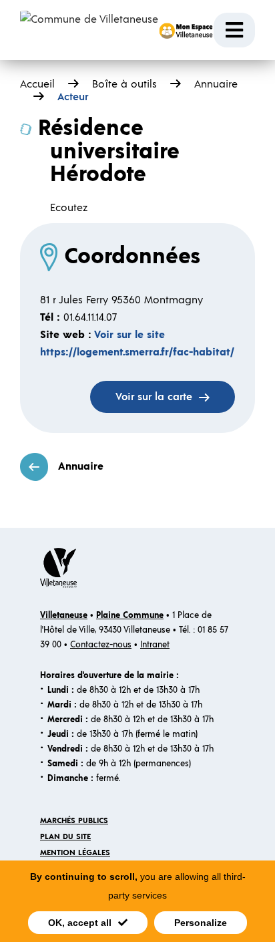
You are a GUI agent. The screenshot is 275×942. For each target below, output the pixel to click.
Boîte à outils (124, 84)
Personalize (200, 922)
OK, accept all (79, 922)
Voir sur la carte (153, 396)
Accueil (37, 84)
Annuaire (80, 466)
